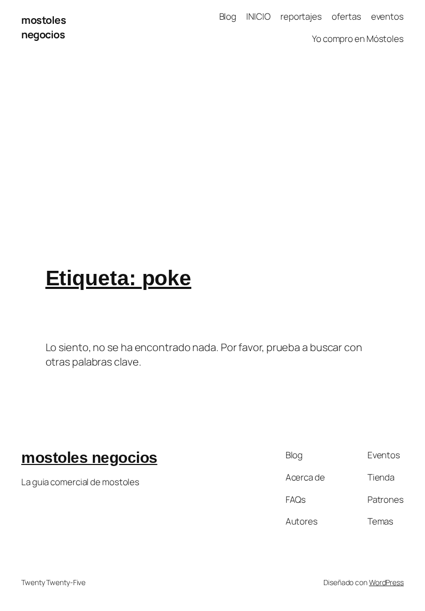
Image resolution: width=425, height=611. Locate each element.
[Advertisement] (212, 164)
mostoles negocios (43, 27)
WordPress (386, 582)
